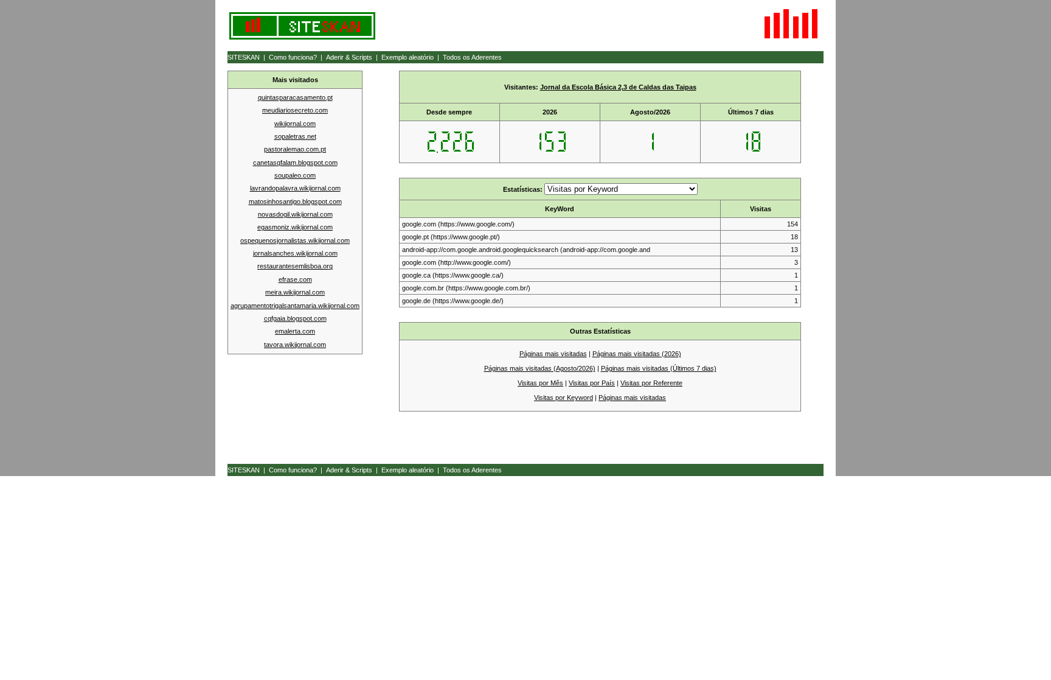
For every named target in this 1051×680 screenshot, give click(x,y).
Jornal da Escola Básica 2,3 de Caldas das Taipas (618, 87)
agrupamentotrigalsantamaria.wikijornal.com (295, 305)
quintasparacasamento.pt (295, 97)
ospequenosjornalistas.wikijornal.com (295, 240)
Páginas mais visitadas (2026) (636, 353)
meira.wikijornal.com (295, 292)
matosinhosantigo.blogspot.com (295, 201)
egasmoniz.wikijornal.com (295, 227)
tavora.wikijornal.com (295, 344)
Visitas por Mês (540, 383)
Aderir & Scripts (349, 57)
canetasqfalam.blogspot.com (295, 162)
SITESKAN (243, 57)
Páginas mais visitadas (553, 353)
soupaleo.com (295, 175)
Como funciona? (293, 57)
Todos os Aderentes (472, 57)
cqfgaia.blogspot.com (295, 318)
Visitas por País (592, 383)
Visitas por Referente (651, 383)
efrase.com (295, 279)
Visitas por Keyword (563, 397)
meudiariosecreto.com (295, 110)
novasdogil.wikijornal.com (295, 214)
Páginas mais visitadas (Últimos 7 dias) (658, 368)
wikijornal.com (295, 123)
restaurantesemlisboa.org (295, 266)
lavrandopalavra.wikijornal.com (295, 188)
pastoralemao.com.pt (295, 149)
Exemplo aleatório (407, 57)
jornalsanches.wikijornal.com (295, 253)
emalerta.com (295, 331)
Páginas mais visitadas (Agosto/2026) (539, 368)
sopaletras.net (295, 136)
